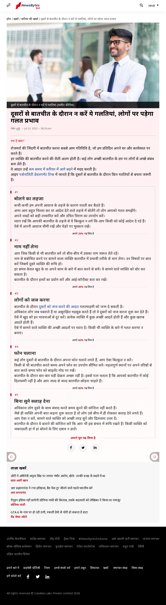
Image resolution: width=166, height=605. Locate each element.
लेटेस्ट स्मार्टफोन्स (86, 546)
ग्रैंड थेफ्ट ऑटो (19, 517)
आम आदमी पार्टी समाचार (125, 539)
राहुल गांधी (128, 546)
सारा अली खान (19, 480)
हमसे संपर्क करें (62, 568)
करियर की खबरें (29, 19)
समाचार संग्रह (120, 568)
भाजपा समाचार (151, 539)
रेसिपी (141, 546)
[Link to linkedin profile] (47, 577)
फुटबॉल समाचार (64, 546)
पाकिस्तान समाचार (109, 546)
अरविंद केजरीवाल (16, 539)
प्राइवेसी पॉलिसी (31, 568)
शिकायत (94, 568)
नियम (47, 568)
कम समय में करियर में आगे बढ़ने (51, 169)
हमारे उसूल (80, 568)
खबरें (16, 19)
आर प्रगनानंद (18, 492)
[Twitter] (83, 448)
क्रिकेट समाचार (43, 546)
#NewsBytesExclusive (93, 539)
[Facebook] (71, 448)
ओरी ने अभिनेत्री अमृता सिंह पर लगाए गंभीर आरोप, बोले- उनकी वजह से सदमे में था (58, 476)
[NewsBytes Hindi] (28, 5)
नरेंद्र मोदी (55, 539)
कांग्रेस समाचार (38, 539)
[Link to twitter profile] (38, 577)
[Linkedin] (95, 448)
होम (9, 19)
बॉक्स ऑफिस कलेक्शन (19, 546)
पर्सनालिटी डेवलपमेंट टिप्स (36, 174)
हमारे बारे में (13, 568)
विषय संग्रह (137, 568)
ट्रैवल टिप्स (69, 539)
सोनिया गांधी (18, 505)
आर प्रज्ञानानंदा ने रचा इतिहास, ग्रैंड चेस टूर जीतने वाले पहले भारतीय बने (52, 488)
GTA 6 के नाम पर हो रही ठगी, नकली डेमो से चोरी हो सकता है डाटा (49, 513)
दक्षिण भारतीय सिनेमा (18, 554)
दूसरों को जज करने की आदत (59, 306)
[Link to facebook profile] (28, 577)
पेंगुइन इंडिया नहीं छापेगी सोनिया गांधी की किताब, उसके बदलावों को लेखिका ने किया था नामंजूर (66, 500)
